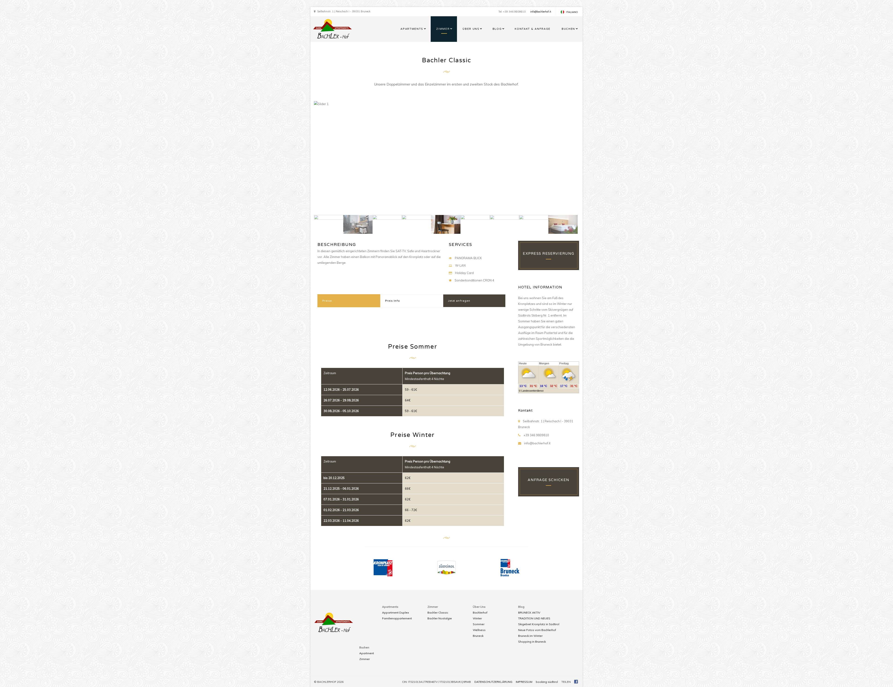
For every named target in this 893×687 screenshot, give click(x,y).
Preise (327, 300)
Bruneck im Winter (530, 635)
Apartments (411, 28)
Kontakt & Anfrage (532, 28)
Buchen (568, 28)
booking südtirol (547, 682)
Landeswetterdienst (532, 390)
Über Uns (471, 28)
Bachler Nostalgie (439, 618)
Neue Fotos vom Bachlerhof (537, 630)
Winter (477, 618)
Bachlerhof (480, 612)
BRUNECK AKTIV (529, 612)
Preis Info (392, 300)
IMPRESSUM (524, 682)
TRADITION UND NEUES (534, 618)
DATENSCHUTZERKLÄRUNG (493, 682)
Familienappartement (397, 618)
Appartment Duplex (395, 612)
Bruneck (478, 635)
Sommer (478, 624)
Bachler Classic (437, 612)
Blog (497, 28)
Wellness (479, 630)
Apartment (366, 653)
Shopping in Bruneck (532, 641)
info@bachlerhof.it (540, 11)
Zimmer (443, 28)
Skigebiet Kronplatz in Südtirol (538, 624)
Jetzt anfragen (459, 300)
